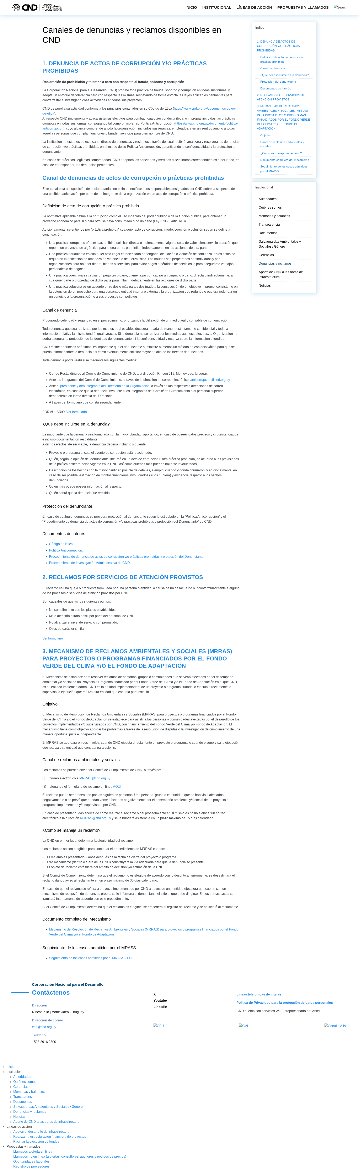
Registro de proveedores (31, 1166)
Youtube (160, 1000)
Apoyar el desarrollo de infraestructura (41, 1131)
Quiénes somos (270, 207)
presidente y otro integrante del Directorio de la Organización (105, 386)
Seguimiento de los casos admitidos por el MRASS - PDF (91, 958)
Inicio (191, 7)
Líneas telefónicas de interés (259, 994)
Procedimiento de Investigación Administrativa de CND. (90, 563)
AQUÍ (117, 786)
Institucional (216, 7)
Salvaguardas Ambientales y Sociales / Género (280, 244)
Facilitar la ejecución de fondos (36, 1141)
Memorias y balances (274, 216)
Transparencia (269, 224)
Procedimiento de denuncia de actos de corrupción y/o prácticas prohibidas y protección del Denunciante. (126, 556)
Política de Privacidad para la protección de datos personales (284, 1002)
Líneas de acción (254, 7)
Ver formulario (76, 412)
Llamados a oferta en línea (32, 1151)
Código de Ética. (61, 544)
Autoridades (268, 199)
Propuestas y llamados (303, 7)
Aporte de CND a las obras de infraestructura (281, 274)
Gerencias (266, 255)
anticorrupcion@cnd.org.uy (210, 380)
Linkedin (161, 1007)
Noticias (265, 285)
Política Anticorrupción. (66, 550)
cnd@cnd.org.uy (44, 1027)
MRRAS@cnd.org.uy (94, 778)
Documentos (268, 233)
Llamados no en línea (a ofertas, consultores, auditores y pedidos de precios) (69, 1156)
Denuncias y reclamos (275, 263)
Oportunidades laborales (31, 1161)
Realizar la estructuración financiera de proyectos (49, 1136)
